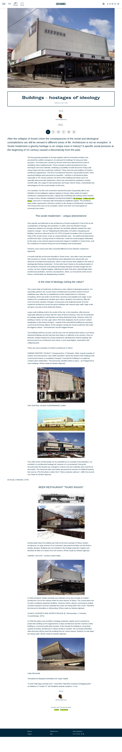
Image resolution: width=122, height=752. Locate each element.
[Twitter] (110, 4)
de (69, 132)
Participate (15, 5)
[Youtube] (115, 4)
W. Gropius (78, 198)
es (58, 132)
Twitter (56, 709)
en (9, 4)
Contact (30, 734)
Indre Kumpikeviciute (61, 119)
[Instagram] (112, 4)
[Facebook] (107, 4)
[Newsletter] (118, 4)
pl (74, 132)
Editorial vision (54, 731)
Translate (22, 5)
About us (30, 731)
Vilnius (61, 125)
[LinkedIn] (83, 734)
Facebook (64, 709)
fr (53, 132)
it (63, 132)
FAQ (51, 734)
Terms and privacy (77, 731)
